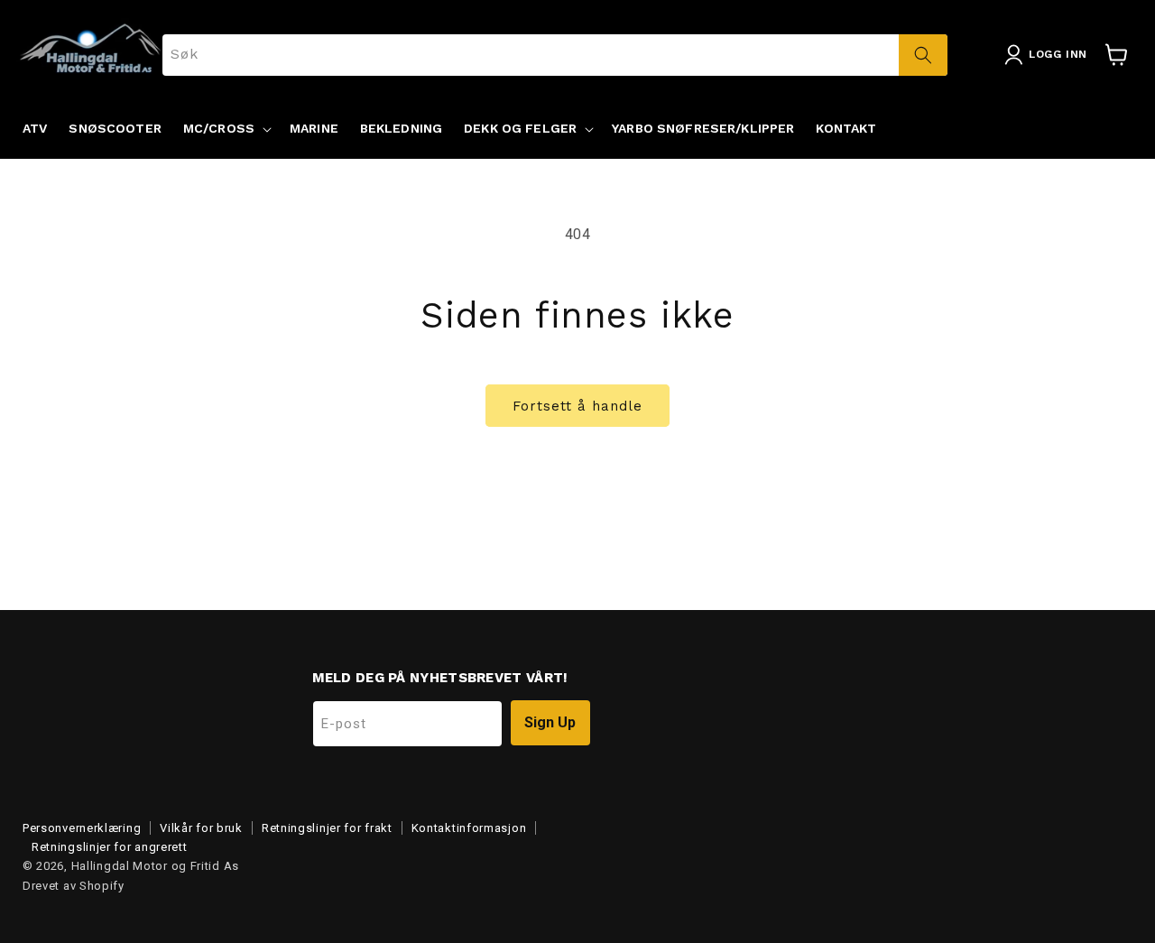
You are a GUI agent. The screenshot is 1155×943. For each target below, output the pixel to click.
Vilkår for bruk (201, 828)
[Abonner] (550, 722)
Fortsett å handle (577, 406)
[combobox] (555, 55)
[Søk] (923, 55)
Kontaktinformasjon (469, 828)
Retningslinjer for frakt (327, 828)
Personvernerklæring (82, 828)
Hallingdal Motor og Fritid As (155, 866)
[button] (225, 128)
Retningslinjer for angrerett (110, 847)
